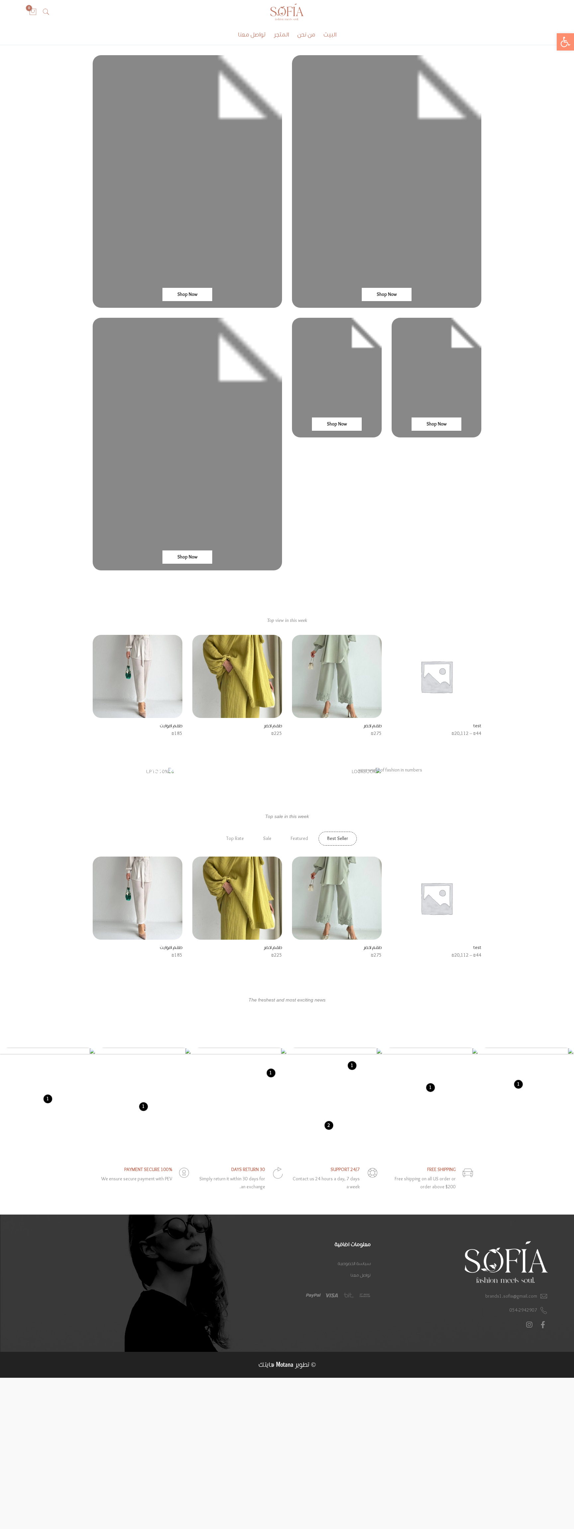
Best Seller (337, 839)
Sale (267, 839)
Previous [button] (474, 681)
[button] (565, 42)
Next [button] (99, 681)
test (477, 726)
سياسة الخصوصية (354, 1264)
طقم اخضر (372, 726)
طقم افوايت (171, 726)
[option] (436, 686)
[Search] (46, 12)
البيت (330, 35)
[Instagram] (528, 1325)
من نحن (306, 35)
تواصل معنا (251, 35)
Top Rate (235, 839)
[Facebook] (542, 1325)
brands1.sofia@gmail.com (511, 1296)
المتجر (281, 35)
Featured (299, 839)
